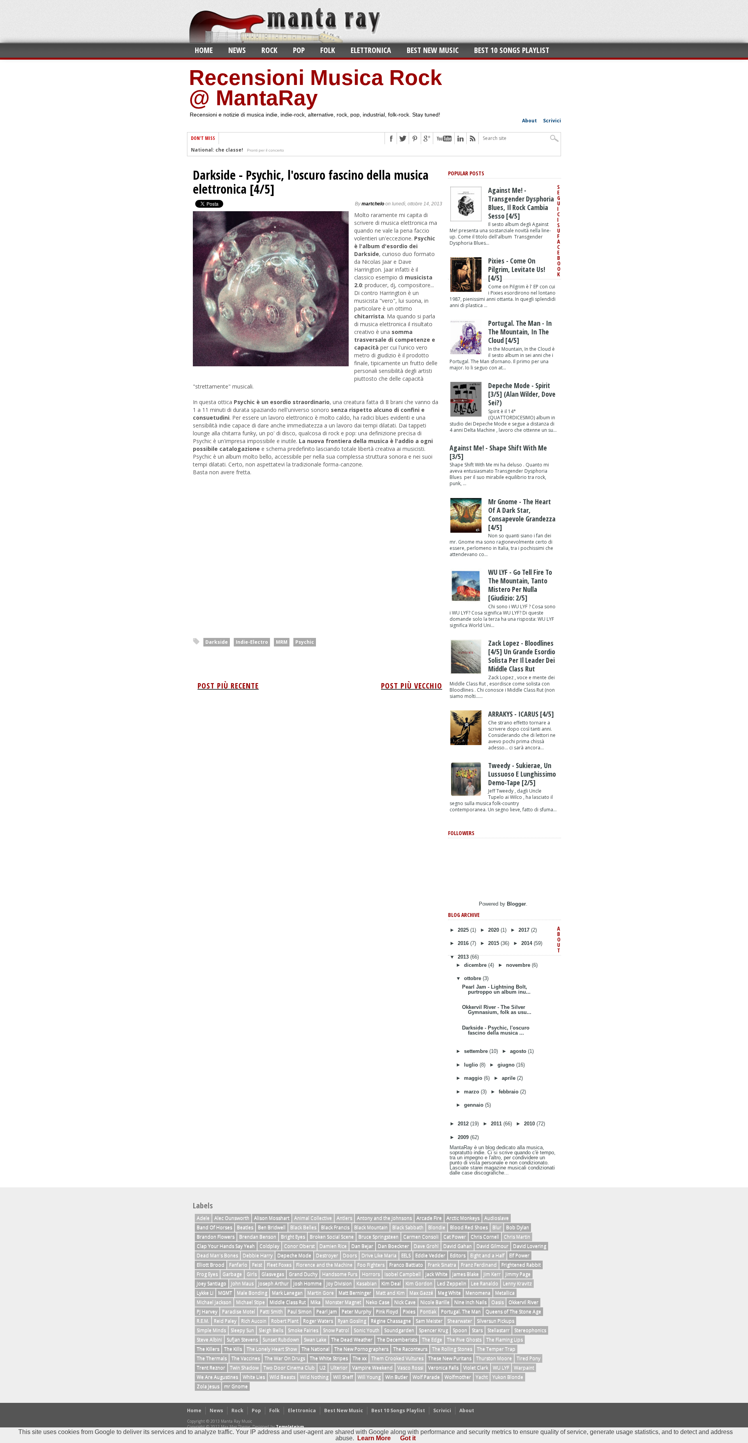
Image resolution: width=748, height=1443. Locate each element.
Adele (203, 1218)
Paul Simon (300, 1311)
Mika (315, 1302)
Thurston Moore (494, 1358)
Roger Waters (318, 1321)
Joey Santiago (211, 1283)
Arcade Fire (429, 1218)
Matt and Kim (390, 1292)
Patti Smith (271, 1311)
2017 (525, 930)
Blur (496, 1227)
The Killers (208, 1349)
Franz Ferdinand (479, 1264)
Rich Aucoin (253, 1321)
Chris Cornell (485, 1236)
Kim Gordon (419, 1283)
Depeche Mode (294, 1255)
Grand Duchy (303, 1274)
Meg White (449, 1292)
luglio (472, 1065)
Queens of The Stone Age (513, 1311)
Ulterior (339, 1367)
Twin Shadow (244, 1367)
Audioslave (496, 1218)
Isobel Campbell (403, 1274)
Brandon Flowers (216, 1236)
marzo (472, 1092)
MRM (282, 642)
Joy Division (339, 1283)
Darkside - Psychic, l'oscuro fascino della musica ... (495, 1030)
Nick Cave (405, 1302)
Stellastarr (498, 1330)
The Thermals (212, 1358)
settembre (476, 1051)
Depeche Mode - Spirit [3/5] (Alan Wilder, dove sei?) (522, 394)
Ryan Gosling (352, 1321)
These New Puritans (449, 1358)
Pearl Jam (326, 1311)
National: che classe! (217, 150)
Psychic (304, 642)
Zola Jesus (208, 1386)
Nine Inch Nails (470, 1302)
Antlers (344, 1218)
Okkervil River (523, 1302)
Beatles (245, 1227)
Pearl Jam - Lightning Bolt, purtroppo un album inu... (496, 989)
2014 (527, 943)
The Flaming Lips (504, 1339)
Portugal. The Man (461, 1311)
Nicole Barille (435, 1302)
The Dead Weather (351, 1339)
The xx (360, 1358)
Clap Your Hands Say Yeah (226, 1246)
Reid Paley (225, 1321)
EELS (406, 1255)
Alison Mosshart (271, 1218)
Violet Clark (475, 1367)
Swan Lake (315, 1339)
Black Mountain (371, 1227)
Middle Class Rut (288, 1302)
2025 (464, 930)
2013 (464, 957)
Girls (252, 1274)
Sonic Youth (366, 1330)
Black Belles (303, 1227)
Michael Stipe (250, 1302)
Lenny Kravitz (517, 1283)
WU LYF (501, 1367)
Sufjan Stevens (242, 1339)
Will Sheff (343, 1377)
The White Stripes (329, 1358)
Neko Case (378, 1302)
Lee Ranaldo (484, 1283)
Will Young (369, 1377)
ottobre (473, 978)
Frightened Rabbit (521, 1264)
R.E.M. (203, 1321)
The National (316, 1349)
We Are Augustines (217, 1377)
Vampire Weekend (372, 1367)
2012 (464, 1124)
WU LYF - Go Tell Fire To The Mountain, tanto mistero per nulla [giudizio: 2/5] (520, 584)
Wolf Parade (426, 1377)
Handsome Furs (339, 1274)
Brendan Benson (257, 1236)
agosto (519, 1051)
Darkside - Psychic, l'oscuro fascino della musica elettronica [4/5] (311, 182)
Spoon (460, 1330)
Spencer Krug (433, 1330)
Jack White (436, 1274)
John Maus (242, 1283)
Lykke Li (205, 1292)
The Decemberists (397, 1339)
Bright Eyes (293, 1236)
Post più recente (228, 685)
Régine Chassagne (391, 1321)
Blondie (436, 1227)
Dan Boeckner (393, 1246)
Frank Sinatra (442, 1264)
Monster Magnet (343, 1302)
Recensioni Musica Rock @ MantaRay (315, 87)
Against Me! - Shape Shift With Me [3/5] (498, 452)
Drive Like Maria (379, 1255)
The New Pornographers (361, 1349)
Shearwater (459, 1321)
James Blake (465, 1274)
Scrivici (552, 120)
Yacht (482, 1377)
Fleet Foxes (279, 1264)
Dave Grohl (426, 1246)
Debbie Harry (258, 1255)
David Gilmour (492, 1246)
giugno (506, 1065)
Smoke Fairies (303, 1330)
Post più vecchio (411, 685)
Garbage (232, 1274)
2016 (464, 943)
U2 (322, 1367)
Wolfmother (458, 1377)
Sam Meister (429, 1321)
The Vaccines (245, 1358)
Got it (408, 1438)
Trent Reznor (211, 1367)
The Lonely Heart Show (272, 1349)
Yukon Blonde (507, 1377)
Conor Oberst (299, 1246)
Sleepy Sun (242, 1330)
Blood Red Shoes (469, 1227)
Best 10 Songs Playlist (511, 50)
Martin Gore (320, 1292)
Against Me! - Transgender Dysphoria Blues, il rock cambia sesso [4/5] (521, 203)
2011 (497, 1124)
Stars (477, 1330)
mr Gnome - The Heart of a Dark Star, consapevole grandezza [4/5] (522, 514)
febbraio (509, 1092)
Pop (299, 50)
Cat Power (454, 1236)
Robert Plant (284, 1321)
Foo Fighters (371, 1264)
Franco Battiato (406, 1264)
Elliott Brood (210, 1264)
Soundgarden (399, 1330)
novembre (519, 965)
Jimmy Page (518, 1274)
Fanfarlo (238, 1264)
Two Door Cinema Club (289, 1367)
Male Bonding (252, 1292)
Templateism (290, 1426)
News (237, 50)
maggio (474, 1078)
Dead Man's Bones (217, 1255)
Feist (257, 1264)
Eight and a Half (487, 1255)
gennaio (474, 1105)
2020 (494, 930)
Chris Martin (517, 1236)
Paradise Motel (238, 1311)
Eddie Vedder (430, 1255)
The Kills (233, 1349)
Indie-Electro (252, 642)
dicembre (476, 965)
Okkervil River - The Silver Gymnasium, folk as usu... (496, 1009)
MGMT (225, 1292)
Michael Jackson (214, 1302)
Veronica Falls (443, 1367)
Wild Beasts (282, 1377)
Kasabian (366, 1283)
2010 (530, 1124)
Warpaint (524, 1367)
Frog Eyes (207, 1274)
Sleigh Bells (271, 1330)
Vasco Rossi (410, 1367)
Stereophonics (530, 1330)
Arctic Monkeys (463, 1218)
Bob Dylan (517, 1227)
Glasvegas (272, 1274)
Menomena (478, 1292)
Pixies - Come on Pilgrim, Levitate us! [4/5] (516, 269)
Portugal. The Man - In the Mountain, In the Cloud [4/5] (520, 331)
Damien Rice (333, 1246)
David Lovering (529, 1246)
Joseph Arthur (273, 1283)
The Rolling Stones (452, 1349)
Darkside (216, 642)
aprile (509, 1078)
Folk (327, 50)
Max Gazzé (421, 1292)
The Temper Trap (496, 1349)
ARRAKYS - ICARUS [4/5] (521, 714)
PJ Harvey (207, 1311)
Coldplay (269, 1246)
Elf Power (519, 1255)
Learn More (374, 1438)
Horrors (371, 1274)
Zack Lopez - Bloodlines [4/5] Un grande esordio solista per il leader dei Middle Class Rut (521, 655)
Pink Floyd (387, 1311)
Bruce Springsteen (378, 1236)
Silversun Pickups (495, 1321)
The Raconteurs (410, 1349)
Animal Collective (313, 1218)
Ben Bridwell (272, 1227)
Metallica (505, 1292)
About (529, 120)
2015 (494, 943)
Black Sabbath (407, 1227)
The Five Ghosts (464, 1339)
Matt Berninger (355, 1292)
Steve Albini (209, 1339)
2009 (464, 1137)
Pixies (409, 1311)
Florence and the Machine (324, 1264)
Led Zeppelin (451, 1283)
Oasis (497, 1302)
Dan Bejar (362, 1246)
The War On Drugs (285, 1358)
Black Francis (335, 1227)
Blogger (516, 904)
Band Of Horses (214, 1227)
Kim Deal (391, 1283)
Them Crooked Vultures (397, 1358)
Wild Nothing (314, 1377)
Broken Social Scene (332, 1236)
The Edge (432, 1339)
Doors (350, 1255)
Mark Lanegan (287, 1292)
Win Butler (396, 1377)
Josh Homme (307, 1283)
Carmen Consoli (421, 1236)
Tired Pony (528, 1358)
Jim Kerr (492, 1274)
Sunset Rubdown (281, 1339)
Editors (458, 1255)
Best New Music (433, 50)
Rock (269, 50)
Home (204, 50)
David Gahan (457, 1246)
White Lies (254, 1377)
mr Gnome (236, 1386)
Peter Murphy (356, 1311)
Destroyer (327, 1255)
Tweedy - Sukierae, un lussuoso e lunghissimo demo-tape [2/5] (522, 774)
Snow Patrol (336, 1330)
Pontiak (428, 1311)
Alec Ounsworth (231, 1218)
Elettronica (371, 50)
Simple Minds (211, 1330)
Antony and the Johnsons (384, 1218)
